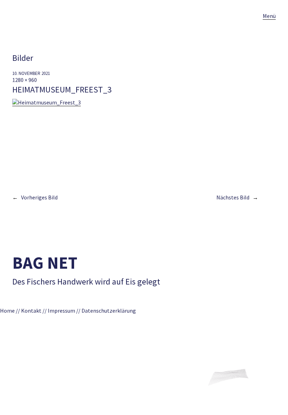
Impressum (61, 310)
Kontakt (31, 310)
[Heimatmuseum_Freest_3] (46, 102)
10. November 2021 (31, 73)
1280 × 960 (24, 79)
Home (7, 310)
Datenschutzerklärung (110, 310)
